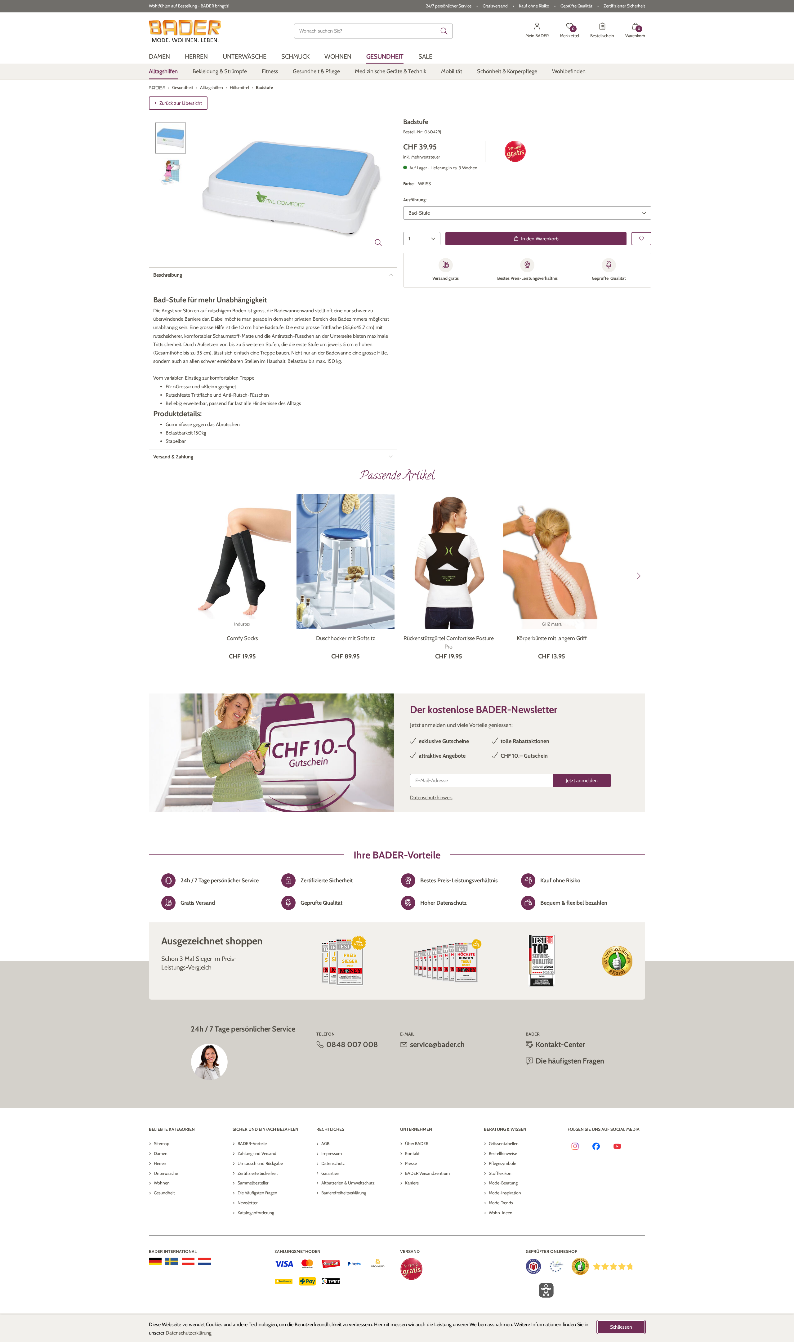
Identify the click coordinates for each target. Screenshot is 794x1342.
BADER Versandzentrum (427, 1173)
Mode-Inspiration (505, 1193)
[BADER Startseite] (185, 31)
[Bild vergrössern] (378, 242)
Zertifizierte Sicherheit (258, 1173)
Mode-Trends (501, 1203)
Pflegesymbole (502, 1163)
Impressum (331, 1153)
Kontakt (412, 1153)
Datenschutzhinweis (431, 797)
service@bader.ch (437, 1044)
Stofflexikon (500, 1173)
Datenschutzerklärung (189, 1333)
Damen (160, 1153)
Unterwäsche (166, 1173)
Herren (160, 1163)
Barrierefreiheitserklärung (343, 1193)
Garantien (330, 1173)
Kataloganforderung (256, 1212)
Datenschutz (333, 1163)
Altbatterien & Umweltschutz (348, 1183)
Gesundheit (164, 1193)
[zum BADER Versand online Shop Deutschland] (155, 1261)
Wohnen (162, 1183)
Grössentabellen (504, 1143)
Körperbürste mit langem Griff (552, 638)
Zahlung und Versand (257, 1153)
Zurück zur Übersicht (180, 103)
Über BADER (416, 1143)
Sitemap (161, 1143)
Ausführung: (414, 200)
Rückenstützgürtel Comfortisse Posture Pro (449, 642)
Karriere (412, 1183)
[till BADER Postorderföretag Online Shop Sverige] (171, 1261)
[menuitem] (159, 57)
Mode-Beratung (503, 1183)
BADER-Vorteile (252, 1143)
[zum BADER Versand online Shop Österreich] (188, 1261)
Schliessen (621, 1327)
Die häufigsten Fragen (257, 1193)
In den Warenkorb (540, 238)
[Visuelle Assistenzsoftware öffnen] (543, 1290)
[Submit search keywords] (444, 31)
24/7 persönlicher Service (448, 6)
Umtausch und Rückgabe (260, 1163)
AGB (325, 1143)
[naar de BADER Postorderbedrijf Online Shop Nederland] (204, 1261)
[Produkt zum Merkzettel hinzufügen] (641, 238)
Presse (411, 1163)
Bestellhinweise (503, 1153)
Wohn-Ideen (500, 1212)
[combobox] (373, 31)
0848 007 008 (352, 1044)
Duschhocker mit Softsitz (345, 638)
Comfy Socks (242, 638)
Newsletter (247, 1203)
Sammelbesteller (253, 1183)
